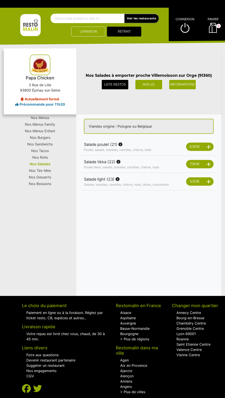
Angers (126, 386)
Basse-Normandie (135, 328)
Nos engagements (41, 371)
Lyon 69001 (186, 334)
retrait (124, 31)
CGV (30, 376)
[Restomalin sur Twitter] (37, 388)
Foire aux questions (42, 355)
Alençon (127, 376)
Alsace (125, 312)
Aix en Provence (133, 365)
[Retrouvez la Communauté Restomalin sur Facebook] (27, 388)
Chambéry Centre (191, 323)
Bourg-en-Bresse (190, 318)
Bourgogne (129, 334)
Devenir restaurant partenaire (50, 360)
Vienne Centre (188, 355)
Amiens (126, 381)
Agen (124, 360)
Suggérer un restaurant (45, 365)
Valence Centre (189, 349)
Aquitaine (128, 318)
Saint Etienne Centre (193, 344)
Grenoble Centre (190, 328)
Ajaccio (126, 371)
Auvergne (128, 323)
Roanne (182, 339)
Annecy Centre (188, 312)
